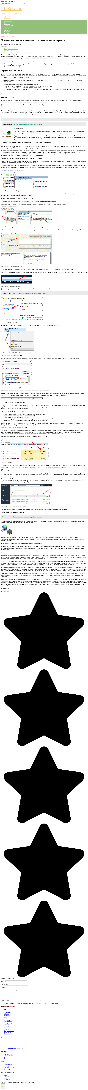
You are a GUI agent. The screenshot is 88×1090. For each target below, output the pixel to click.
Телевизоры (7, 31)
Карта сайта (7, 16)
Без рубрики (7, 1015)
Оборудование (8, 25)
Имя (2, 981)
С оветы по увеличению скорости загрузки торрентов (20, 52)
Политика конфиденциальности (13, 1048)
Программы (7, 27)
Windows (6, 1014)
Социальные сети (9, 1031)
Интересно (7, 1079)
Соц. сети (7, 30)
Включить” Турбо (9, 50)
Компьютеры (8, 21)
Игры (5, 22)
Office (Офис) (8, 1012)
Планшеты (7, 1024)
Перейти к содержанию (8, 1)
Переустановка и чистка (11, 49)
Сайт (2, 987)
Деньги (6, 1017)
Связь (5, 1028)
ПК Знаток (11, 8)
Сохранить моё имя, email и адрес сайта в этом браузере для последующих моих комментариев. (31, 1003)
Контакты (7, 18)
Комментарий (5, 1000)
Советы (6, 28)
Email (3, 984)
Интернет (7, 24)
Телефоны (7, 33)
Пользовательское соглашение (13, 1047)
